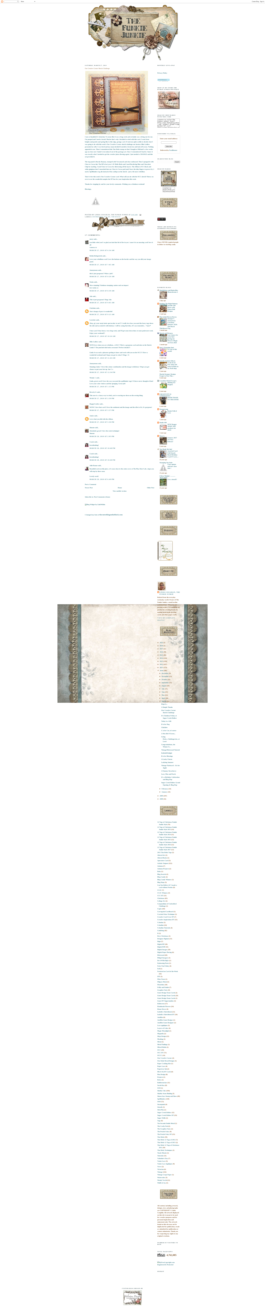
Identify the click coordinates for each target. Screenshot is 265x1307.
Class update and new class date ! (172, 466)
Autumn (160, 866)
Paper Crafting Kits (164, 1063)
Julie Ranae (94, 465)
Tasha (92, 282)
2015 (161, 655)
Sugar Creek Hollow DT (165, 1115)
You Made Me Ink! (166, 449)
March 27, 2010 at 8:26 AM (102, 276)
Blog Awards (161, 874)
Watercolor (161, 1177)
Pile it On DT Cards (164, 1072)
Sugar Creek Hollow (164, 1112)
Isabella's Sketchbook (164, 1012)
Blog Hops (160, 882)
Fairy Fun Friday (163, 966)
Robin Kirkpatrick (96, 256)
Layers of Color (162, 1028)
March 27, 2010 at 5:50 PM (102, 422)
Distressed (97, 217)
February (165, 789)
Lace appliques (162, 1025)
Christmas (160, 898)
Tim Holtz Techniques (164, 1150)
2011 (161, 667)
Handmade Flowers (164, 1006)
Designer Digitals (163, 939)
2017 (161, 649)
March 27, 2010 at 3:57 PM (102, 410)
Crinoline (160, 925)
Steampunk (161, 1104)
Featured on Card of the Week (167, 971)
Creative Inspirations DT (165, 919)
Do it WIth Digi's (163, 960)
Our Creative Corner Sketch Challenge (97, 68)
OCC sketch (142, 177)
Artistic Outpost (162, 863)
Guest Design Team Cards (166, 993)
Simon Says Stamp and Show (167, 1096)
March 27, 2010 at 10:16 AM (102, 336)
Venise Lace (161, 1161)
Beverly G (93, 392)
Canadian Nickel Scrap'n (168, 381)
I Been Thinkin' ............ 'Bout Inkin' (167, 476)
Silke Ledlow (94, 342)
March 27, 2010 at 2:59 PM (102, 398)
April (164, 698)
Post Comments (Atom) (102, 497)
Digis (159, 941)
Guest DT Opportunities (165, 1001)
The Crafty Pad (162, 1126)
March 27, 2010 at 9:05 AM (102, 302)
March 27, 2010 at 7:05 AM (102, 265)
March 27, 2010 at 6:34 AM (102, 250)
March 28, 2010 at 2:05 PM (102, 436)
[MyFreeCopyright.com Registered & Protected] (168, 1265)
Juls (91, 296)
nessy (91, 239)
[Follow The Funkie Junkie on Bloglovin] (163, 81)
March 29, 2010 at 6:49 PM (102, 479)
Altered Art (161, 855)
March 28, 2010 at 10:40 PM (102, 448)
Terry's (162, 436)
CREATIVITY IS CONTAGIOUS (165, 395)
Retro (159, 1080)
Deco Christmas (162, 936)
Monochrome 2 (172, 292)
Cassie (92, 442)
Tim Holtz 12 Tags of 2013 (166, 1142)
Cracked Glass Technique (166, 914)
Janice (92, 416)
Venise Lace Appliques (164, 1164)
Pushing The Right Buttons (169, 304)
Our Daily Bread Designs (165, 1061)
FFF (158, 976)
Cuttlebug (160, 930)
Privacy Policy (162, 73)
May (163, 695)
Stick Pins (160, 1110)
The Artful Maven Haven (168, 317)
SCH (159, 1088)
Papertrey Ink (162, 1069)
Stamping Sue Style (166, 462)
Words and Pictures (166, 333)
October (165, 679)
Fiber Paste (161, 979)
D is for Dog (165, 724)
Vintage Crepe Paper (164, 1175)
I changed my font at (104, 515)
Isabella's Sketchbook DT (165, 1014)
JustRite (160, 1017)
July (163, 689)
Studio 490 (163, 422)
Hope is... (164, 704)
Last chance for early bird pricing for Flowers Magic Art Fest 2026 (172, 338)
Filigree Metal (162, 982)
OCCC (159, 1055)
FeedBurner (173, 150)
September (165, 682)
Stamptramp (164, 409)
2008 (161, 799)
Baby (159, 871)
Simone (92, 427)
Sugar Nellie (161, 1118)
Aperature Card (162, 860)
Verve (159, 1166)
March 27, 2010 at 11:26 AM (102, 358)
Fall (158, 969)
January (165, 792)
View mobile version (119, 491)
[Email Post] (140, 215)
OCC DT (107, 217)
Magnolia (160, 1033)
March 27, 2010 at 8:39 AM (102, 291)
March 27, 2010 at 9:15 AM (102, 314)
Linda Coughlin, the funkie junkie (169, 593)
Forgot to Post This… (167, 376)
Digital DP (160, 944)
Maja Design (161, 1036)
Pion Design (161, 1074)
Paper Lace (161, 1066)
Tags (159, 1121)
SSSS (159, 1101)
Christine (93, 308)
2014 (161, 658)
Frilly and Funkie (163, 987)
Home (120, 488)
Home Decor (161, 1009)
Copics (159, 909)
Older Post (150, 488)
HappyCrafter (94, 404)
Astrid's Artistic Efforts (167, 361)
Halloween (160, 1003)
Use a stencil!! (172, 479)
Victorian (160, 1169)
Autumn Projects (163, 869)
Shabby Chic (161, 1091)
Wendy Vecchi (162, 1180)
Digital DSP (161, 947)
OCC (159, 1050)
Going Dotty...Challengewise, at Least (170, 739)
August (164, 686)
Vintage (160, 1172)
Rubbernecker (162, 1082)
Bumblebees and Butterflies (169, 290)
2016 (161, 652)
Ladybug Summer (167, 762)
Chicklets (164, 727)
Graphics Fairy (162, 990)
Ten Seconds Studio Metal (166, 1123)
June (163, 692)
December (165, 673)
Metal (159, 1042)
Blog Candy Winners (164, 879)
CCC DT (160, 895)
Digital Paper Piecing (164, 952)
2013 (161, 661)
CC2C (159, 890)
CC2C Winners (162, 893)
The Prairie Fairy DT (164, 1134)
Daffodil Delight (166, 753)
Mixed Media (161, 1047)
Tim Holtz (116, 217)
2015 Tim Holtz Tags (164, 852)
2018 (161, 646)
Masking (160, 1039)
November (165, 676)
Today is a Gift (166, 721)
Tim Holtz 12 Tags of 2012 (166, 1140)
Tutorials (160, 1156)
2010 (161, 670)
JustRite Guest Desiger (165, 1020)
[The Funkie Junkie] (169, 108)
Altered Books (162, 858)
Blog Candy (161, 877)
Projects (160, 1077)
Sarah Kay (161, 1085)
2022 (161, 642)
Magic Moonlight (163, 1031)
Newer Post (89, 488)
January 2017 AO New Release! (172, 439)
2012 (161, 664)
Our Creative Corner (114, 144)
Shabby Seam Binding (164, 1093)
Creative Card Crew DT (165, 917)
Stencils (159, 1107)
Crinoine (160, 922)
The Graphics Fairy (164, 1129)
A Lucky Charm (166, 759)
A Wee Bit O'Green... (168, 733)
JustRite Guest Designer (165, 1023)
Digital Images (162, 949)
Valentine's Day (162, 1158)
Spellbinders (161, 1099)
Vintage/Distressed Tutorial (170, 750)
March (164, 701)
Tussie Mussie (162, 1153)
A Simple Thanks (167, 707)
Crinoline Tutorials (163, 928)
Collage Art (161, 901)
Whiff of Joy (161, 1183)
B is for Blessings (167, 756)
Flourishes (160, 984)
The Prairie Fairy (163, 1131)
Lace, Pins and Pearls (168, 774)
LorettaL (93, 320)
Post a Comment (90, 484)
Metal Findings (162, 1044)
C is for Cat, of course (168, 730)
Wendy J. (93, 378)
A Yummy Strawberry (168, 771)
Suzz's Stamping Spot (167, 347)
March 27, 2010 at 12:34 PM (102, 372)
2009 (161, 796)
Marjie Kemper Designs (168, 374)
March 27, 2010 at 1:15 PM (102, 386)
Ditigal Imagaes (162, 958)
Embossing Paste (163, 963)
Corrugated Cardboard (165, 911)
